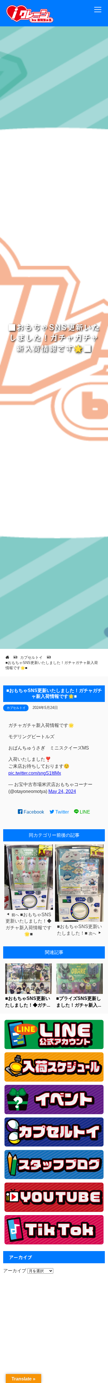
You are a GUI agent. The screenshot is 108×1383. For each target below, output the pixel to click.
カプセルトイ (16, 707)
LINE (84, 812)
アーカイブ (14, 1270)
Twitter (61, 812)
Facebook (33, 812)
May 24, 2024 (62, 791)
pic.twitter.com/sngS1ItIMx (34, 773)
